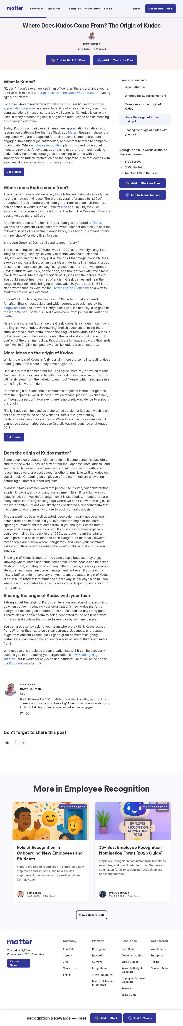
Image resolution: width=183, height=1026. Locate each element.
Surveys (97, 961)
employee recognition (46, 145)
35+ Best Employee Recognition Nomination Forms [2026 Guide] (130, 850)
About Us (68, 949)
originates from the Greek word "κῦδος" (68, 93)
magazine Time (15, 308)
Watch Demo (159, 949)
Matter (72, 132)
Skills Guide (129, 994)
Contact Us (70, 968)
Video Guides (130, 961)
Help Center (129, 949)
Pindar (96, 223)
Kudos (58, 104)
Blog (65, 961)
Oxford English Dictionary (71, 288)
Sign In (67, 974)
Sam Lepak (34, 892)
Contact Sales (15, 963)
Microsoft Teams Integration (102, 983)
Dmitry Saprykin (119, 892)
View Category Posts (91, 914)
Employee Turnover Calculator (134, 980)
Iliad (64, 207)
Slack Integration (102, 974)
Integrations (99, 968)
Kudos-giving (18, 663)
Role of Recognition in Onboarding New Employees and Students (50, 853)
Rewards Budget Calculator (132, 970)
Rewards (97, 955)
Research (127, 988)
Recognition (99, 949)
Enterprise (157, 955)
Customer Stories (132, 955)
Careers (68, 955)
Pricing (155, 961)
